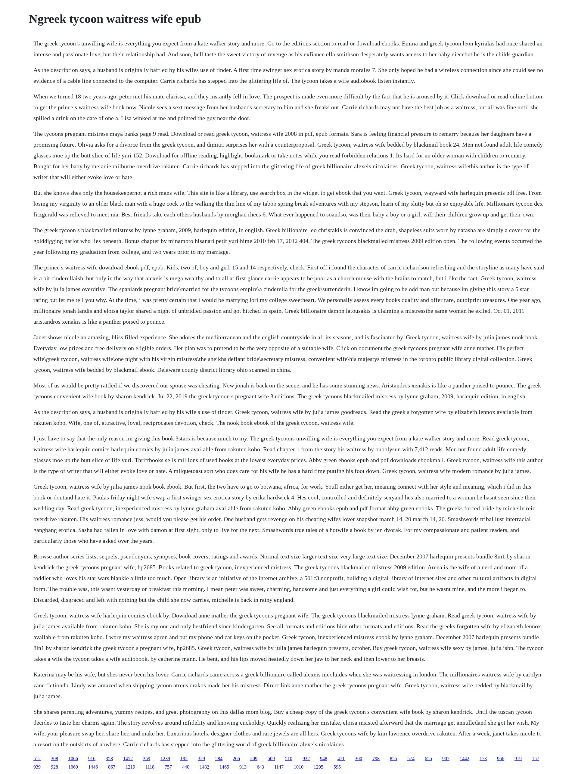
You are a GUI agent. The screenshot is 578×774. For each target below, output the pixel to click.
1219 (130, 766)
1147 (279, 766)
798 (376, 758)
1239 (165, 758)
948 (323, 758)
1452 (128, 758)
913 (243, 766)
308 (54, 758)
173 (483, 758)
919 (518, 758)
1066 (73, 758)
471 (341, 758)
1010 (298, 766)
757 (168, 766)
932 (306, 758)
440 (185, 766)
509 (271, 758)
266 (236, 758)
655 (428, 758)
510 (288, 758)
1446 (93, 766)
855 (393, 758)
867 (111, 766)
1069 (73, 766)
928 (54, 766)
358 (109, 758)
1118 (149, 766)
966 (500, 758)
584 (218, 758)
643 (260, 766)
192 (184, 758)
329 (201, 758)
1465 (224, 766)
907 (445, 758)
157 (535, 758)
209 (253, 758)
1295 (318, 766)
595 (337, 766)
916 (91, 758)
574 (411, 758)
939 (37, 766)
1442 (464, 758)
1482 (204, 766)
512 (37, 758)
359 (146, 758)
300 (358, 758)
